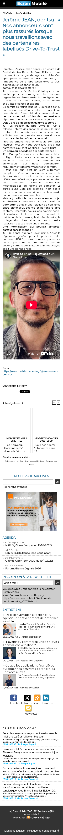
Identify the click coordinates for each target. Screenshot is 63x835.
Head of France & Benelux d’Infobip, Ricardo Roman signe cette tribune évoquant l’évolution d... (36, 627)
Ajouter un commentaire (16, 457)
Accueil (7, 12)
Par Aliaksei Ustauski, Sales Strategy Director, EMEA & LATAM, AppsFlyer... (37, 676)
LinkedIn (47, 703)
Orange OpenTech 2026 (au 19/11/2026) (29, 560)
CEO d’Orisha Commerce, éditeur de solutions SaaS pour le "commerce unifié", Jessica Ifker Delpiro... (37, 650)
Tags (47, 817)
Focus (31, 464)
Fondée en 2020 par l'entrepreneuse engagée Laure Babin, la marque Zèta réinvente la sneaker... (31, 740)
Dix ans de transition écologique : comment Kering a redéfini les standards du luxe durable (31, 770)
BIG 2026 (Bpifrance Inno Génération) (28, 552)
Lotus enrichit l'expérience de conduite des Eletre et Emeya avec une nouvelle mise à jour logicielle (31, 752)
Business (40, 461)
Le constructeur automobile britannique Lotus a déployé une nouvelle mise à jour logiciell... (30, 759)
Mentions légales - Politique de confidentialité (31, 830)
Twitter (28, 703)
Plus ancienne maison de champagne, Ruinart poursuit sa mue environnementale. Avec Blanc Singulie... (30, 794)
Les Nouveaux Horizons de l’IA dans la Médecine (15, 447)
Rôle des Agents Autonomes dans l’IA (44, 447)
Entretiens (24, 461)
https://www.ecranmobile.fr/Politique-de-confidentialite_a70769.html (27, 600)
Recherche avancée (15, 486)
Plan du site (19, 817)
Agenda (9, 537)
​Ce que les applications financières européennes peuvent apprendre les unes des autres (29, 669)
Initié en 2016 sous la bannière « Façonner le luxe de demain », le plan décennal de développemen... (31, 775)
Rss (36, 703)
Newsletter (31, 713)
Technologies (10, 461)
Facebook (16, 703)
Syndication (36, 817)
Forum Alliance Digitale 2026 (23, 568)
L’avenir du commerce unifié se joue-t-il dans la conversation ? (31, 643)
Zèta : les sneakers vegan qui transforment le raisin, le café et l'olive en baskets (30, 735)
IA (17, 461)
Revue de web (23, 12)
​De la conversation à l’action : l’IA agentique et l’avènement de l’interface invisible (30, 618)
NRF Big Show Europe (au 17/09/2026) (28, 545)
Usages (33, 461)
